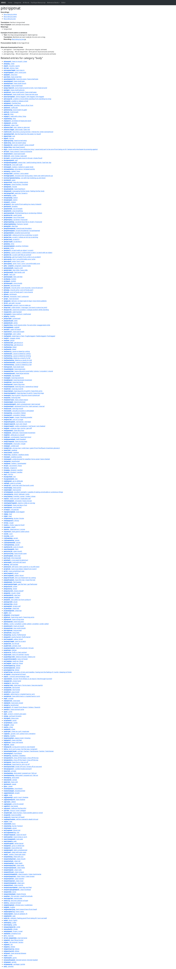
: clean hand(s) (14, 879)
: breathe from (12, 933)
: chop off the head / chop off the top (21, 758)
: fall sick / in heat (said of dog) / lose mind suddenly (25, 301)
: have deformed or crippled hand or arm (22, 696)
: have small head (13, 86)
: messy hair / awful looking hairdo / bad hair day (27, 162)
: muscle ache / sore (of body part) (18, 290)
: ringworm (10, 468)
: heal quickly (12, 488)
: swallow (10, 450)
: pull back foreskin (12, 716)
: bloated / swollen (13, 470)
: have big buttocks (14, 378)
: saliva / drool (14, 575)
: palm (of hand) (12, 329)
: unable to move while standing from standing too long (27, 99)
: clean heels (14, 868)
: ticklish (10, 279)
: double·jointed (14, 791)
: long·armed (13, 630)
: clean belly (14, 865)
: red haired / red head (17, 422)
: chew (9, 64)
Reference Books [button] (53, 3)
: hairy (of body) (16, 659)
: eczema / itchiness (16, 246)
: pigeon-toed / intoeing (17, 738)
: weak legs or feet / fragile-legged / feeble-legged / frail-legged (29, 336)
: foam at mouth (14, 626)
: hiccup (9, 138)
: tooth (8, 955)
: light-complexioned (15, 850)
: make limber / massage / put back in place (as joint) (25, 307)
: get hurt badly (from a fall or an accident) (22, 257)
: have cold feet (13, 740)
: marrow (8, 936)
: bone (10, 892)
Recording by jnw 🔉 (19, 39)
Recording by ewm (10, 17)
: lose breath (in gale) (15, 110)
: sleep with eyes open (15, 852)
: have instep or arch (15, 837)
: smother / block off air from (18, 105)
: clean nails (13, 870)
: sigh (9, 916)
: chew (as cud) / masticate (16, 731)
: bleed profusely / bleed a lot (19, 657)
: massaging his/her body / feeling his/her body (24, 191)
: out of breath (13, 209)
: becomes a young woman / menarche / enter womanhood (28, 132)
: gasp (9, 180)
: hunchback (13, 753)
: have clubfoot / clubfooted (17, 314)
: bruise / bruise (14, 518)
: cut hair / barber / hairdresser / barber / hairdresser (29, 751)
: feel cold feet (13, 277)
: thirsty (11, 521)
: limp (8, 114)
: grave (10, 828)
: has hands (11, 806)
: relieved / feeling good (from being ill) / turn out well (25, 918)
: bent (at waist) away (15, 143)
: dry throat (11, 644)
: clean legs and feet (18, 887)
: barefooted (12, 461)
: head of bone (15, 894)
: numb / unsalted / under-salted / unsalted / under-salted (26, 624)
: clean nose (13, 881)
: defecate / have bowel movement (19, 433)
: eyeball (11, 327)
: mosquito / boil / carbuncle (16, 296)
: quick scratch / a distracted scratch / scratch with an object (28, 253)
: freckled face (12, 103)
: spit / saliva (12, 334)
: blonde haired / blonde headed (21, 960)
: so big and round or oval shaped (19, 747)
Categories (17, 3)
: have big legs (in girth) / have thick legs (24, 393)
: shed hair (11, 608)
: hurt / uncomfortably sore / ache (19, 259)
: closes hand (12, 681)
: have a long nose (14, 619)
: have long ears (14, 622)
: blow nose (11, 718)
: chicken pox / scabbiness (18, 905)
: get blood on (13, 343)
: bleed (10, 347)
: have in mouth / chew (15, 61)
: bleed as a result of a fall (17, 358)
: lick (10, 477)
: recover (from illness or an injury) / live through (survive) (28, 679)
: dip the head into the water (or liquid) (22, 134)
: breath (12, 793)
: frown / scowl (13, 931)
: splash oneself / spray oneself (19, 145)
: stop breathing (13, 211)
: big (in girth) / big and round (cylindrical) (22, 395)
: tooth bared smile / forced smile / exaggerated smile (27, 325)
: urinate (8, 698)
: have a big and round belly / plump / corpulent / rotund (28, 371)
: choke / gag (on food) (14, 525)
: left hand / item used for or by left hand (21, 567)
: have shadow (14, 799)
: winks (11, 323)
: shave (10, 586)
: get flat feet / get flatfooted (20, 584)
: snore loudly (13, 283)
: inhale (11, 929)
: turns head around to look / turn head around (25, 88)
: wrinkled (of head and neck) (17, 121)
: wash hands (13, 215)
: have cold (11, 782)
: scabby (9, 907)
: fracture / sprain (16, 224)
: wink (11, 321)
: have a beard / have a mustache (18, 151)
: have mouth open (15, 553)
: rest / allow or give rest (17, 127)
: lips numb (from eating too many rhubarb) (22, 204)
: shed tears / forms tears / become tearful (23, 685)
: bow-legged (14, 512)
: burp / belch (10, 920)
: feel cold (9, 274)
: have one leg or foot (15, 505)
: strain (11, 602)
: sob (9, 136)
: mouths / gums (12, 66)
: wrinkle (10, 123)
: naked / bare (12, 171)
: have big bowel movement (18, 380)
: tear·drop (11, 683)
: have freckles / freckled (16, 184)
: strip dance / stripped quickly (19, 169)
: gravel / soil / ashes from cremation (19, 734)
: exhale (10, 780)
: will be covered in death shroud (21, 819)
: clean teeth (13, 863)
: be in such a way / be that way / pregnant (20, 749)
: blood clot (12, 830)
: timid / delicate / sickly (16, 494)
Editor (63, 3)
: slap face (12, 595)
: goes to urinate (12, 483)
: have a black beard (16, 400)
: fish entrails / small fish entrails (18, 896)
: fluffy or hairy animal (15, 652)
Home (10, 3)
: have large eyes (14, 369)
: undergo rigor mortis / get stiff (18, 428)
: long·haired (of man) (15, 674)
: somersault (12, 318)
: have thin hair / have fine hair (19, 580)
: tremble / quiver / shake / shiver (20, 496)
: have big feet (12, 397)
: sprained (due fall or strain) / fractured (23, 222)
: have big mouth (13, 408)
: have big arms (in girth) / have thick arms (23, 391)
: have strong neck (15, 441)
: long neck (11, 633)
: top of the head (14, 217)
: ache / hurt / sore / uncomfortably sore (22, 264)
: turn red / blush (15, 424)
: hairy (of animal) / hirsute (19, 648)
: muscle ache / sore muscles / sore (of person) (23, 288)
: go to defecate (13, 481)
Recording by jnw (10, 19)
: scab (8, 795)
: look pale (13, 839)
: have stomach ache (14, 709)
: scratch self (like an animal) (17, 255)
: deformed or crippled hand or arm (19, 694)
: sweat (9, 745)
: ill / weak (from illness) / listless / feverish (22, 707)
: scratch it (11, 239)
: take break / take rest (17, 130)
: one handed (12, 507)
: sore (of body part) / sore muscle (18, 292)
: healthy (9, 316)
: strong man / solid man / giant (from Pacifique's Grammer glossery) (32, 448)
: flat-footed (12, 687)
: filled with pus (13, 857)
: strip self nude (13, 165)
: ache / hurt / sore (14, 261)
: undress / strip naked (16, 173)
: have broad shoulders (18, 228)
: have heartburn (14, 189)
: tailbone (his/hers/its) (15, 808)
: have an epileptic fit (15, 914)
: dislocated (11, 778)
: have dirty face (14, 430)
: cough (9, 523)
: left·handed (11, 564)
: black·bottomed (14, 402)
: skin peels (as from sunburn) (17, 600)
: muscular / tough (14, 444)
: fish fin (8, 474)
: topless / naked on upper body (18, 167)
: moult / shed (12, 593)
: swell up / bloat (13, 661)
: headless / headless (15, 756)
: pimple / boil (12, 646)
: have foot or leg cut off (16, 762)
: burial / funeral (13, 826)
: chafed (11, 597)
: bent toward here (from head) (20, 909)
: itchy (9, 244)
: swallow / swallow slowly (16, 455)
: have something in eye (14, 571)
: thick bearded (12, 558)
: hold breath (11, 112)
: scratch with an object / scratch (18, 250)
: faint (11, 549)
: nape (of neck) (15, 835)
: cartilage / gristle (14, 964)
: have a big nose (14, 384)
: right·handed (13, 312)
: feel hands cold (14, 272)
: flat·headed (12, 582)
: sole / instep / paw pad (15, 156)
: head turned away (15, 140)
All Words (26, 3)
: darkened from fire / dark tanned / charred (24, 406)
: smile (12, 927)
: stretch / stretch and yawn (15, 714)
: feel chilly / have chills (16, 270)
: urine (8, 712)
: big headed (12, 376)
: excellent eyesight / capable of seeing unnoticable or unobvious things (33, 492)
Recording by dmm (10, 14)
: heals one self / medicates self (17, 499)
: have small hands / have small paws (20, 92)
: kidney (10, 650)
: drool (11, 573)
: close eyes (12, 701)
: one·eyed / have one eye (18, 501)
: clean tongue (14, 872)
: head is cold (13, 268)
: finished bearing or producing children (23, 213)
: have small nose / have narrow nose (21, 94)
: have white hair (13, 848)
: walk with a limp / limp (15, 116)
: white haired (13, 843)
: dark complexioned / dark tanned (22, 404)
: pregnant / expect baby (17, 266)
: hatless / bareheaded (15, 463)
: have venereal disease (15, 953)
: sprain (11, 538)
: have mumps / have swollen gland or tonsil (23, 813)
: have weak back (14, 367)
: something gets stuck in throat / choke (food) (23, 158)
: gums (10, 958)
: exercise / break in (15, 193)
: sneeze (10, 202)
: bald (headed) (15, 439)
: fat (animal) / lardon (13, 942)
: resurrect (10, 75)
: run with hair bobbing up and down (25, 178)
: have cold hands (13, 742)
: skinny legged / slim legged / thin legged (24, 97)
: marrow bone (11, 299)
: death (9, 527)
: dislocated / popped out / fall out (20, 773)
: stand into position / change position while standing (26, 310)
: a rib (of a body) (14, 804)
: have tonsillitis (12, 815)
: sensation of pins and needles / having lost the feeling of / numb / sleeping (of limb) (38, 672)
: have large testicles (16, 373)
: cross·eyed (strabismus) (16, 560)
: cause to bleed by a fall (18, 362)
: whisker (9, 966)
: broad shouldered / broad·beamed (22, 231)
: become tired (12, 285)
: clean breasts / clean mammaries (22, 874)
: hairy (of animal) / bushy (16, 655)
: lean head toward (14, 147)
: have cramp (14, 912)
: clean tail (12, 861)
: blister (12, 665)
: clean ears (14, 883)
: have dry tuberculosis (16, 182)
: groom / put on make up (17, 305)
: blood (9, 340)
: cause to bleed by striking (17, 356)
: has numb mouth (15, 628)
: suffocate (11, 108)
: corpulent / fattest (15, 413)
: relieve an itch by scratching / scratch (21, 235)
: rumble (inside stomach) (18, 769)
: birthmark (10, 294)
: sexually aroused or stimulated (19, 411)
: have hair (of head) (14, 817)
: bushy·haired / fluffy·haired (17, 637)
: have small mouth (15, 83)
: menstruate (13, 898)
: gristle (10, 962)
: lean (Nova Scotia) (13, 940)
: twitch (11, 198)
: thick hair (12, 556)
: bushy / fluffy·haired (15, 635)
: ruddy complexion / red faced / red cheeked (24, 426)
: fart (7, 613)
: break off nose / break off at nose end (23, 767)
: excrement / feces (13, 466)
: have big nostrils (13, 389)
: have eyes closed (13, 703)
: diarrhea (11, 226)
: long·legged (11, 615)
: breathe (11, 206)
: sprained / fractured (15, 220)
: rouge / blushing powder (18, 417)
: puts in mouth (13, 547)
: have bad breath (14, 154)
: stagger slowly (12, 338)
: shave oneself (13, 591)
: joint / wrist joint (15, 72)
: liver (8, 821)
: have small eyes (14, 81)
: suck (8, 534)
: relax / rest (11, 125)
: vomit (10, 720)
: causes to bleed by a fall (18, 365)
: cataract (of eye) (12, 903)
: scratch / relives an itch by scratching (21, 237)
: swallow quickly (13, 457)
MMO (3, 2)
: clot (11, 832)
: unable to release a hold (16, 101)
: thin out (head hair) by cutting (20, 578)
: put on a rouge (13, 419)
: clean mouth (14, 859)
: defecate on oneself (14, 435)
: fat (8, 944)
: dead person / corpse (14, 529)
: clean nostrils (13, 885)
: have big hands (13, 382)
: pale (10, 841)
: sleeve (10, 802)
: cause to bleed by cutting (17, 351)
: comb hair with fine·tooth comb (19, 485)
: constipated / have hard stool (17, 437)
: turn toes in (14, 70)
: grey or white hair (14, 846)
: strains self (12, 606)
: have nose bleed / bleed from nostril (20, 569)
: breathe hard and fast (17, 233)
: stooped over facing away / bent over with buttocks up (28, 176)
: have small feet (13, 77)
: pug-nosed (11, 692)
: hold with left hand (15, 562)
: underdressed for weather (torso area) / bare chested (27, 459)
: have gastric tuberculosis (16, 531)
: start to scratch (15, 641)
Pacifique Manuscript (38, 3)
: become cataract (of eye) (16, 901)
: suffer (10, 195)
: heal (8, 514)
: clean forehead (17, 890)
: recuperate (11, 510)
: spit (11, 160)
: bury (9, 824)
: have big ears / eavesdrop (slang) (21, 387)
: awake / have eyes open (14, 854)
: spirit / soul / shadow (16, 797)
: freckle (10, 187)
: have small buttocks (14, 90)
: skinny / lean (11, 68)
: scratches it (13, 242)
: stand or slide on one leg (19, 503)
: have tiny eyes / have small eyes (21, 79)
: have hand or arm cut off (17, 764)
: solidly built (11, 446)
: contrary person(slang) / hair (16, 676)
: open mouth (13, 551)
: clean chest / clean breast (19, 876)
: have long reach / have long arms (19, 617)
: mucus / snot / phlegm (15, 810)
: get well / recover (12, 303)
